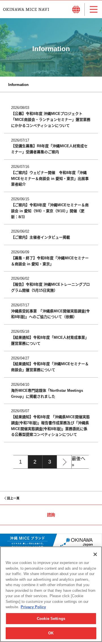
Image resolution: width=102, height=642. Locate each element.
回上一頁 (13, 498)
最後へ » (78, 461)
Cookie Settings (51, 618)
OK (51, 633)
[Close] (95, 554)
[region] (51, 594)
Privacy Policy (33, 607)
